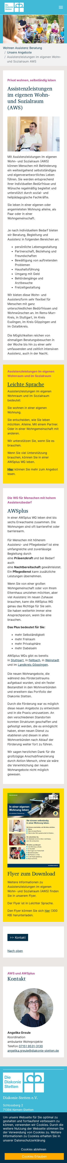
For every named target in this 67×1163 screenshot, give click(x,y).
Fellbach (34, 660)
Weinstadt (52, 660)
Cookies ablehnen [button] (33, 1149)
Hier (10, 469)
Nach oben (15, 951)
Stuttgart (17, 660)
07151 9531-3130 (31, 1046)
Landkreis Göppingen (33, 665)
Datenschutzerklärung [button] (29, 1140)
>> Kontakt (18, 937)
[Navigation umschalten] (61, 7)
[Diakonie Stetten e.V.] (15, 7)
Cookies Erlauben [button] (34, 1156)
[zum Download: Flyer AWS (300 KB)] (33, 830)
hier (47, 910)
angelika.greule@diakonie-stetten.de (33, 1050)
